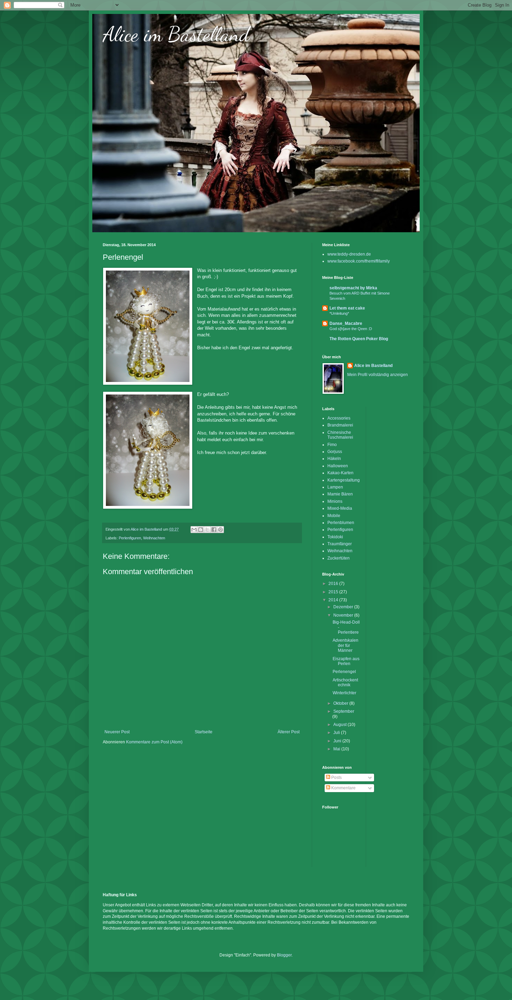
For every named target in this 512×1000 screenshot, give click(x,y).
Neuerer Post (117, 731)
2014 (333, 599)
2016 (333, 583)
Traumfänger (339, 543)
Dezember (343, 606)
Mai (337, 749)
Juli (337, 732)
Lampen (335, 487)
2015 (333, 591)
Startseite (203, 731)
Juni (337, 741)
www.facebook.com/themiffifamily (358, 261)
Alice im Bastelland (176, 34)
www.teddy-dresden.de (349, 254)
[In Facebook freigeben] (213, 529)
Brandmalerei (340, 425)
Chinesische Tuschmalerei (340, 435)
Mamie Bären (340, 494)
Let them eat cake (347, 308)
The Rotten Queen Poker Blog (358, 338)
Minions (334, 501)
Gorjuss (334, 451)
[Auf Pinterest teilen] (220, 529)
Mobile (333, 515)
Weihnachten (154, 538)
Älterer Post (289, 731)
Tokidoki (335, 536)
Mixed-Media (339, 508)
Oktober (341, 703)
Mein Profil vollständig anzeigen (377, 374)
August (340, 724)
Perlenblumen (340, 522)
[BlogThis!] (200, 529)
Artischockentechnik (345, 682)
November (343, 615)
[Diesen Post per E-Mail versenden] (194, 529)
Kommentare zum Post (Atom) (154, 742)
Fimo (332, 444)
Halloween (337, 465)
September (343, 711)
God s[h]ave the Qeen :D (350, 329)
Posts (336, 777)
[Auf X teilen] (207, 529)
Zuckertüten (338, 558)
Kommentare (343, 788)
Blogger (284, 955)
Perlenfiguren (130, 538)
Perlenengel (344, 671)
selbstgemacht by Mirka (353, 288)
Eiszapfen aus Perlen (346, 661)
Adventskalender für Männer (345, 645)
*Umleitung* (339, 313)
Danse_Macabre (345, 323)
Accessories (338, 418)
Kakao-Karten (340, 472)
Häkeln (334, 458)
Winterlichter (344, 692)
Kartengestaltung (343, 480)
